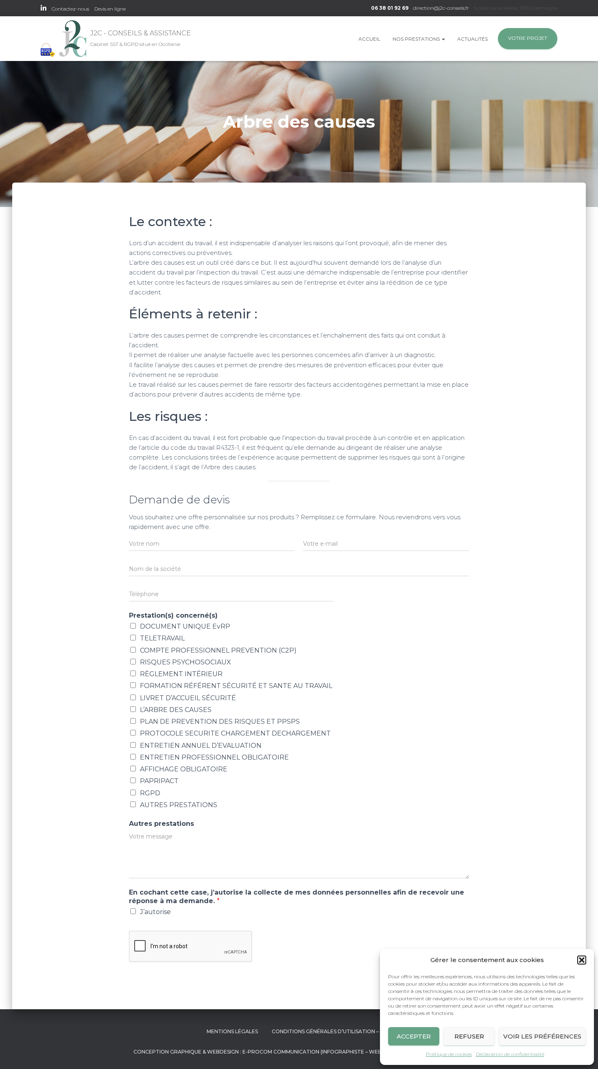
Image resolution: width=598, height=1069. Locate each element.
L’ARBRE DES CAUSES (176, 710)
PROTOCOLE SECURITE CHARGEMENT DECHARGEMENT (235, 733)
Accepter (414, 1036)
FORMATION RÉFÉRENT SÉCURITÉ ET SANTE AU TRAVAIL (236, 686)
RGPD (150, 793)
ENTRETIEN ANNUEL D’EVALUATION (201, 745)
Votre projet (527, 38)
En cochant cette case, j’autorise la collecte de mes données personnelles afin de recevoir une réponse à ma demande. (296, 896)
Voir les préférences (542, 1036)
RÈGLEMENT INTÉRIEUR (181, 674)
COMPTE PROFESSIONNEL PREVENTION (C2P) (218, 650)
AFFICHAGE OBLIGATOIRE (183, 769)
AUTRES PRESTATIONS (178, 805)
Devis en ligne (110, 9)
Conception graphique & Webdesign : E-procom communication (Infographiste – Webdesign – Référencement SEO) (299, 1052)
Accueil (369, 39)
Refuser (469, 1036)
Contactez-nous (70, 9)
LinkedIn (43, 9)
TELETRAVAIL (162, 638)
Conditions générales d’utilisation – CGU (331, 1031)
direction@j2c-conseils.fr (441, 8)
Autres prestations (161, 823)
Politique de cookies (449, 1054)
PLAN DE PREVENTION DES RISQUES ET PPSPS (220, 721)
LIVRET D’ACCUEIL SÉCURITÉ (188, 698)
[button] (582, 960)
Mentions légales (232, 1031)
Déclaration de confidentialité (510, 1054)
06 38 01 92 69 (389, 8)
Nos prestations (417, 39)
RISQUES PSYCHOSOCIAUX (185, 662)
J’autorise (155, 912)
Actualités (472, 39)
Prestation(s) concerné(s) (173, 615)
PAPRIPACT (159, 781)
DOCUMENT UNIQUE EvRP (185, 626)
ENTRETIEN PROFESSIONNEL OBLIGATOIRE (214, 757)
